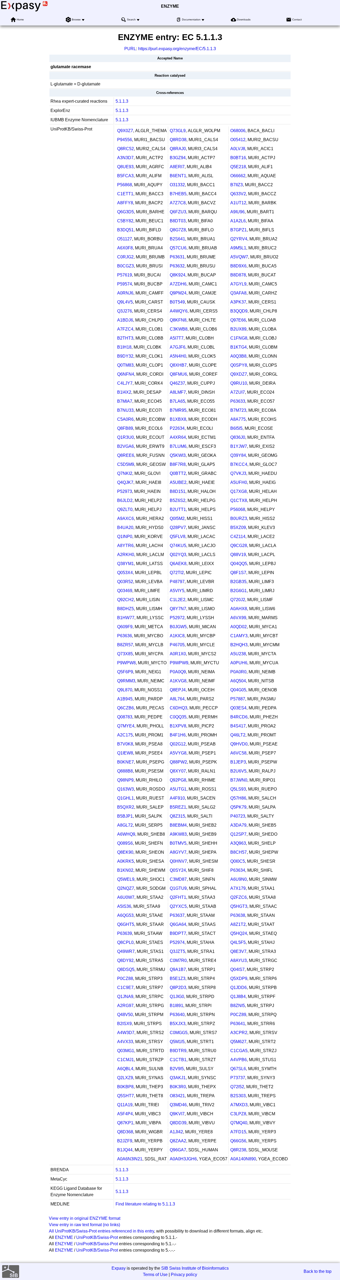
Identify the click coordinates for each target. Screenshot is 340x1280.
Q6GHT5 (125, 924)
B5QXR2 (125, 807)
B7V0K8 (125, 744)
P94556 (124, 139)
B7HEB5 (178, 194)
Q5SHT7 (125, 1096)
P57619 (124, 275)
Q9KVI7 (177, 1114)
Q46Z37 (177, 383)
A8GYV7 (178, 852)
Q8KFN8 (178, 320)
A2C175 (125, 735)
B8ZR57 (125, 645)
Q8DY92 (125, 960)
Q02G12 (178, 744)
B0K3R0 (178, 1086)
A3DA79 (238, 825)
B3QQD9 (239, 311)
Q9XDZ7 (238, 374)
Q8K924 (177, 275)
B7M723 (238, 410)
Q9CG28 (238, 545)
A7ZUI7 (237, 392)
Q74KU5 (178, 545)
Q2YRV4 (238, 239)
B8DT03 (178, 221)
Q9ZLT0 (125, 509)
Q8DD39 (178, 1123)
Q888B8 (125, 771)
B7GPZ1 (238, 230)
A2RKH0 (125, 554)
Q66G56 (238, 1141)
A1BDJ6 (125, 320)
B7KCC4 (238, 464)
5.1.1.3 (122, 101)
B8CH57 (238, 852)
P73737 (237, 1077)
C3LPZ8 (238, 1114)
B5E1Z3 (177, 978)
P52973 (124, 491)
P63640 (177, 1014)
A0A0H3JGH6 (183, 1159)
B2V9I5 (177, 1068)
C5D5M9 (125, 464)
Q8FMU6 (178, 374)
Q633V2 (238, 194)
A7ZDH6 (178, 284)
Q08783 (124, 717)
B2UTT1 (178, 509)
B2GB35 (238, 581)
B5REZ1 (178, 807)
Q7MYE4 (125, 726)
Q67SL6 (238, 1068)
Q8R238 (238, 1150)
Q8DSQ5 (125, 969)
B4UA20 (125, 527)
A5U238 (238, 654)
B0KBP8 (125, 1086)
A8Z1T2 (238, 924)
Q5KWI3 (178, 455)
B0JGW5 (178, 626)
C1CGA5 (239, 1050)
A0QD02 (238, 626)
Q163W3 (125, 789)
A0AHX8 (238, 608)
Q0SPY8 (238, 365)
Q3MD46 (178, 1105)
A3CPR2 (238, 1032)
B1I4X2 (124, 392)
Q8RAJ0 (178, 148)
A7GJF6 (177, 347)
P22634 (177, 428)
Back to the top (318, 1271)
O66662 (237, 175)
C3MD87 (178, 879)
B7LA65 (177, 401)
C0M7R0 (178, 960)
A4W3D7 (125, 1032)
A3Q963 (238, 843)
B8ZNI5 (237, 1005)
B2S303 (238, 1096)
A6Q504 (238, 681)
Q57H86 (238, 798)
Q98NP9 (125, 780)
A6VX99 (238, 617)
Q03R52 (125, 581)
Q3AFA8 (238, 293)
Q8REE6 (125, 455)
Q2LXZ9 (125, 1077)
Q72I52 (237, 1086)
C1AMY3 (239, 636)
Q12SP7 (238, 834)
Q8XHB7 (178, 365)
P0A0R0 (238, 672)
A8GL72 (125, 825)
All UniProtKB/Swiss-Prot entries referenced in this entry (101, 1231)
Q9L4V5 (125, 302)
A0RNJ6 (125, 293)
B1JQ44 (125, 1150)
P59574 (124, 284)
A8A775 (238, 419)
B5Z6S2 (177, 500)
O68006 (237, 130)
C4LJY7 (125, 383)
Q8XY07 (178, 771)
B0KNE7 (125, 762)
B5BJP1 (125, 816)
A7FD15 (238, 1132)
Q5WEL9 (125, 879)
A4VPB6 (238, 1059)
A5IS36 (124, 906)
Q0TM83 (125, 365)
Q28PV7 (178, 527)
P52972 (177, 617)
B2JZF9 (124, 1141)
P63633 (237, 401)
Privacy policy (184, 1274)
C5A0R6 (125, 419)
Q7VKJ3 (238, 473)
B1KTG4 (238, 347)
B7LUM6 (178, 446)
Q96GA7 (178, 1150)
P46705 (177, 645)
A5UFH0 (238, 482)
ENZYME (170, 6)
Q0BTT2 (178, 473)
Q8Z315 (177, 816)
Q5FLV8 (177, 536)
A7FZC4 (125, 329)
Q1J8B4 (238, 996)
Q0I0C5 (237, 861)
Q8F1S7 (238, 572)
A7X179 (238, 888)
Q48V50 (125, 1014)
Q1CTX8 (238, 500)
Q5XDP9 (238, 978)
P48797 (177, 581)
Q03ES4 (238, 708)
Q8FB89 (125, 428)
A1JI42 (176, 1132)
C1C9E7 (125, 987)
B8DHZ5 (125, 608)
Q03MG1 (125, 1050)
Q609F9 (125, 626)
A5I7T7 (177, 338)
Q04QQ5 (238, 563)
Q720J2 (237, 599)
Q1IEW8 (125, 753)
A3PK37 (238, 302)
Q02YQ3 (178, 554)
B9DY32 (125, 356)
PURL (130, 48)
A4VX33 (125, 1041)
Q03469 (124, 590)
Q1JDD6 (238, 987)
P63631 (177, 257)
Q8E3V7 (238, 951)
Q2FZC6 (238, 897)
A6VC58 (238, 753)
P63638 (237, 915)
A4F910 (177, 798)
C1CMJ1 (125, 1059)
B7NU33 (125, 410)
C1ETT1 (125, 194)
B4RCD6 (239, 717)
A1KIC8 (177, 636)
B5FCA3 (125, 175)
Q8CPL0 (125, 942)
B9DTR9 (178, 1050)
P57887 (237, 699)
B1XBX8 (178, 419)
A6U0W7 (125, 897)
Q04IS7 (237, 969)
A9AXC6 (125, 518)
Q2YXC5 (178, 906)
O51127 (124, 239)
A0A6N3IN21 (129, 1159)
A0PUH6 (238, 663)
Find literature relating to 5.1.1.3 (145, 1204)
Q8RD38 (178, 139)
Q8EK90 (125, 852)
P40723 (237, 816)
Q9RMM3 (126, 681)
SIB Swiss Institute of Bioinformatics (195, 1268)
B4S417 (238, 726)
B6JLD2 (125, 500)
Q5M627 (238, 1041)
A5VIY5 (177, 590)
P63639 (124, 933)
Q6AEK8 (178, 563)
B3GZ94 (178, 157)
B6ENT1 (178, 175)
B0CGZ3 (125, 266)
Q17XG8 (238, 491)
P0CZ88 (125, 978)
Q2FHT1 (178, 897)
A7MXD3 (239, 1105)
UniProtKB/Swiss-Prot (97, 1237)
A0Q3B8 (238, 356)
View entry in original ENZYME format (84, 1218)
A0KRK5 (125, 861)
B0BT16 (238, 157)
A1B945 (125, 699)
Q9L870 (124, 690)
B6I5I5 (236, 428)
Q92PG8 (178, 780)
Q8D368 (125, 1132)
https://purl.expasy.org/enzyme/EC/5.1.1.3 (177, 48)
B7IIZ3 (236, 185)
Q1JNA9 (125, 996)
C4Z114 (237, 536)
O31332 (177, 185)
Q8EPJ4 (178, 690)
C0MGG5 (179, 1032)
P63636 (124, 636)
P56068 (237, 509)
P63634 (237, 870)
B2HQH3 (239, 645)
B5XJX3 (177, 1023)
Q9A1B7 (178, 969)
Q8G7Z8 (178, 230)
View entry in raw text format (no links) (84, 1224)
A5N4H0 (178, 356)
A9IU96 (237, 212)
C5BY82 (125, 221)
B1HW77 (125, 617)
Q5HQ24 (238, 933)
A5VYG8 (178, 753)
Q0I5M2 (177, 518)
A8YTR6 (125, 545)
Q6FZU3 (178, 212)
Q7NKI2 (124, 473)
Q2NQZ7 (125, 888)
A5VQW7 (239, 257)
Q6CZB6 (125, 708)
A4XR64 (178, 437)
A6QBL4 (125, 1068)
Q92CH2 (125, 599)
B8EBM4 (178, 825)
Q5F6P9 (125, 672)
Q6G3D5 (125, 212)
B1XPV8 (178, 726)
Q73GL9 (178, 130)
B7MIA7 (124, 401)
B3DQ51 (125, 230)
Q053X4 (125, 572)
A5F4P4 (125, 1114)
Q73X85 (125, 654)
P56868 (124, 185)
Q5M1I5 (177, 1041)
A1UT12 (238, 203)
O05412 (237, 139)
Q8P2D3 (178, 987)
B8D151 (177, 491)
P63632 (177, 266)
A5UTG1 (178, 789)
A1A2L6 (238, 221)
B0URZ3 (238, 518)
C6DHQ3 (178, 708)
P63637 (177, 915)
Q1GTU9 (178, 888)
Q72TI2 (177, 572)
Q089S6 (125, 843)
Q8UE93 (125, 166)
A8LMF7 (178, 392)
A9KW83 (178, 834)
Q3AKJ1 (178, 1077)
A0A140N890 (243, 1159)
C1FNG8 (238, 338)
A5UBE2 (178, 482)
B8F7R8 (178, 464)
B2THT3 (125, 338)
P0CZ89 (238, 1014)
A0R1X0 (178, 654)
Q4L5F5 (238, 942)
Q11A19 (125, 1105)
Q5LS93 (238, 789)
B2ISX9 (124, 1023)
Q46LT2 (237, 735)
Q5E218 (238, 166)
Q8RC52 (125, 148)
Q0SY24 (178, 870)
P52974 (177, 942)
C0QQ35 (178, 717)
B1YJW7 (238, 446)
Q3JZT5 (177, 951)
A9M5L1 (238, 248)
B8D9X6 (238, 266)
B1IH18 (124, 347)
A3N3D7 (125, 157)
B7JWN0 (238, 780)
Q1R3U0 (125, 437)
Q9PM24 (178, 293)
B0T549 (177, 302)
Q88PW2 (178, 762)
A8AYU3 (238, 960)
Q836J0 (237, 437)
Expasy (119, 1268)
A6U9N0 (238, 879)
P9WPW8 (126, 663)
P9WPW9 (179, 663)
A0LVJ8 (237, 148)
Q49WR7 (126, 951)
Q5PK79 (238, 807)
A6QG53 (125, 915)
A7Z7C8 (178, 203)
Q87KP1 (125, 1123)
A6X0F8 (125, 248)
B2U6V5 (238, 771)
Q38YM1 (125, 563)
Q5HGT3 (238, 906)
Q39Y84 (238, 455)
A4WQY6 (179, 311)
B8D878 (238, 275)
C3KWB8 (179, 329)
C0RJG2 (125, 257)
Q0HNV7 (178, 861)
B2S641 (177, 239)
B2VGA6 (125, 446)
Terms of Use (155, 1274)
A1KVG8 (178, 681)
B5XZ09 (238, 527)
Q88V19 (238, 554)
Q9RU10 (238, 383)
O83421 (177, 1096)
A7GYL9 (238, 284)
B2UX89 (238, 329)
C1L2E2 (177, 599)
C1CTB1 (178, 1059)
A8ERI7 (177, 166)
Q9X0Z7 (125, 130)
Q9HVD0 (239, 744)
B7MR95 (178, 410)
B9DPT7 (178, 933)
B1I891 (176, 1005)
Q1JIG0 (177, 996)
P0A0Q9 (178, 672)
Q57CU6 (178, 248)
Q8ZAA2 (178, 1141)
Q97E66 (238, 320)
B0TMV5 (178, 843)
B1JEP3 (238, 762)
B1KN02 (125, 870)
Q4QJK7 (125, 482)
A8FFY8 (125, 203)
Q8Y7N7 (178, 608)
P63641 (237, 1023)
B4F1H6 (178, 735)
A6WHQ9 (126, 834)
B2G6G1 (238, 590)
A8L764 (177, 699)
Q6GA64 (178, 924)
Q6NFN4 (125, 374)
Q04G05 (238, 690)
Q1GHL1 (125, 798)
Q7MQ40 (238, 1123)
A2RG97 (125, 1005)
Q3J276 (124, 311)
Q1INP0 (124, 536)
